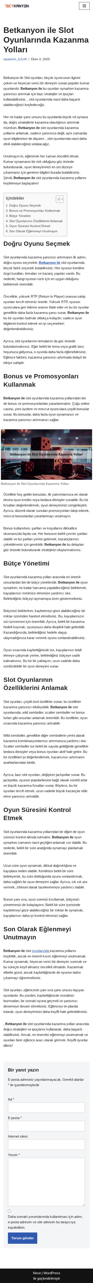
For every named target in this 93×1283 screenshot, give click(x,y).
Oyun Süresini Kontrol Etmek (29, 226)
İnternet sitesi (18, 1136)
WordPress (52, 1273)
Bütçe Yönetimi (20, 216)
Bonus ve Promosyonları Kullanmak (34, 210)
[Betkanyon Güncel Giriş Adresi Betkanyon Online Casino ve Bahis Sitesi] (16, 6)
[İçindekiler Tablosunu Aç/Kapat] (57, 199)
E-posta (15, 1118)
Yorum (14, 1155)
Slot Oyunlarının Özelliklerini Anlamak (36, 221)
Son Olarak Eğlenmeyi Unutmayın (33, 231)
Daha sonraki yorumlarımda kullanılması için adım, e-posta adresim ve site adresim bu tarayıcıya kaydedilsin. (45, 1222)
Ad (11, 1099)
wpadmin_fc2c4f (15, 59)
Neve (37, 1273)
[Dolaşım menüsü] (84, 6)
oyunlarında (41, 951)
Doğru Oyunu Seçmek (25, 205)
